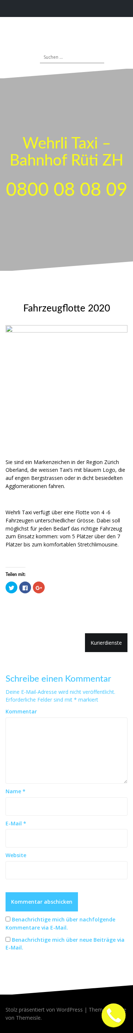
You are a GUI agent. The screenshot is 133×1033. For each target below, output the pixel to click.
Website (16, 855)
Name (15, 791)
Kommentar (21, 711)
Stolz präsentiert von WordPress (44, 1009)
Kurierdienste (106, 642)
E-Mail (16, 823)
